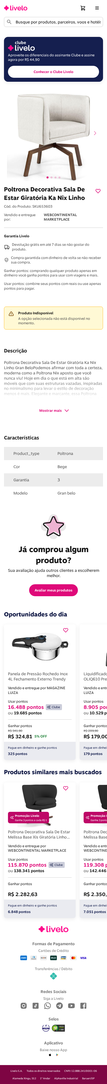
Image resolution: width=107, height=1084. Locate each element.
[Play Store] (56, 1055)
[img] (58, 1028)
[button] (83, 8)
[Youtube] (71, 1006)
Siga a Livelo (53, 998)
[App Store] (50, 1055)
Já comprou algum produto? (55, 554)
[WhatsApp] (48, 1006)
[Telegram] (59, 1006)
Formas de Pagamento (53, 943)
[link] (15, 7)
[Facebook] (83, 1006)
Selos (54, 1018)
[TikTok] (36, 1006)
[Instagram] (24, 1006)
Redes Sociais (53, 991)
